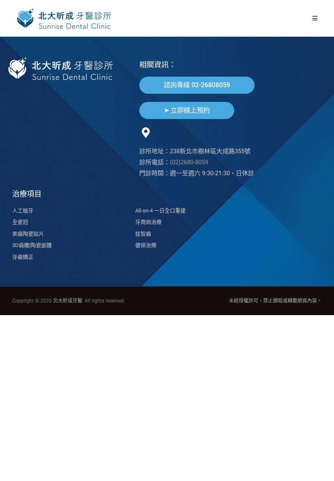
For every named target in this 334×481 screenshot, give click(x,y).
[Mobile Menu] (315, 18)
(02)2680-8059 (189, 162)
